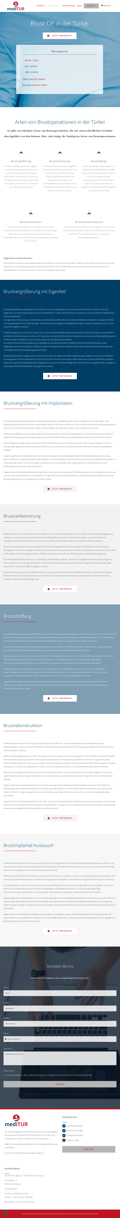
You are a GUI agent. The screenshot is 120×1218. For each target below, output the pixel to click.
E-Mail (7, 1002)
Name (6, 987)
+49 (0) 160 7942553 (39, 85)
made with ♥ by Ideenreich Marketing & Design (37, 1214)
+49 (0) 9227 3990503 (37, 79)
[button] (5, 1213)
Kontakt (90, 1214)
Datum (6, 1033)
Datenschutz (9, 1070)
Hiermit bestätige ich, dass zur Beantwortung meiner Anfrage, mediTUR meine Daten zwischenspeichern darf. (49, 1075)
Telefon (7, 1018)
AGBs (96, 1214)
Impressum (74, 1214)
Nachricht (8, 1048)
